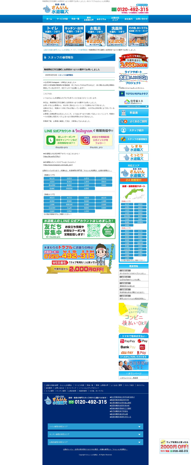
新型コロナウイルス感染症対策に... (133, 299)
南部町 (86, 208)
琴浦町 (86, 204)
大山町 (69, 208)
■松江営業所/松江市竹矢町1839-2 (122, 397)
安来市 (69, 182)
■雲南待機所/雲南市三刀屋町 (120, 408)
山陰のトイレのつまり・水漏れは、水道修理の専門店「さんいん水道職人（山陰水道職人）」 (77, 170)
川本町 (86, 185)
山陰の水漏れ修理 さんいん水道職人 (57, 50)
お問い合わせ (142, 18)
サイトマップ (71, 388)
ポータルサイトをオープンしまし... (133, 273)
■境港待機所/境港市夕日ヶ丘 (120, 417)
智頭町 (86, 201)
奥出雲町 (52, 185)
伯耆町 (103, 208)
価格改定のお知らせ (127, 286)
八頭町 (103, 201)
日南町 (52, 211)
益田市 (103, 178)
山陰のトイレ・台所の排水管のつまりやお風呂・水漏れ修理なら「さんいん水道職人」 (95, 449)
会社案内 (128, 18)
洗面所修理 (83, 391)
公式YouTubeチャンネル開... (130, 280)
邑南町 (52, 188)
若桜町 (69, 201)
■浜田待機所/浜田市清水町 (120, 405)
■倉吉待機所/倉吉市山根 (119, 414)
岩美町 (52, 201)
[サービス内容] (58, 18)
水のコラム (102, 18)
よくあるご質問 (116, 385)
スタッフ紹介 (129, 385)
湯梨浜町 (69, 204)
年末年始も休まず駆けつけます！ (132, 292)
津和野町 (69, 188)
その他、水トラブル (96, 391)
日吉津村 (52, 208)
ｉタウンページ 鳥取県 (129, 378)
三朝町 (52, 204)
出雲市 (86, 178)
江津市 (86, 182)
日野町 (69, 211)
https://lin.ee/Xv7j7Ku (51, 156)
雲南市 (103, 182)
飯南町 (69, 185)
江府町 (86, 211)
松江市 (52, 178)
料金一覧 (75, 18)
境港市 (86, 198)
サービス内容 (62, 18)
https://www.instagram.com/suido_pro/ (58, 165)
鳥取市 (52, 198)
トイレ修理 (50, 391)
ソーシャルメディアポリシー (89, 388)
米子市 (69, 198)
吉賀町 (86, 188)
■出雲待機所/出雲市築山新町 (120, 403)
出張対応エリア (115, 18)
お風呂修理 (72, 391)
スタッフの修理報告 (79, 50)
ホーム (49, 18)
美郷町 (103, 185)
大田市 (52, 182)
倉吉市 (103, 198)
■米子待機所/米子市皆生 (119, 411)
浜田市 (69, 178)
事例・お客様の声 (88, 18)
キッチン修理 (61, 391)
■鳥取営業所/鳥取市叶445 (119, 400)
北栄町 (103, 204)
